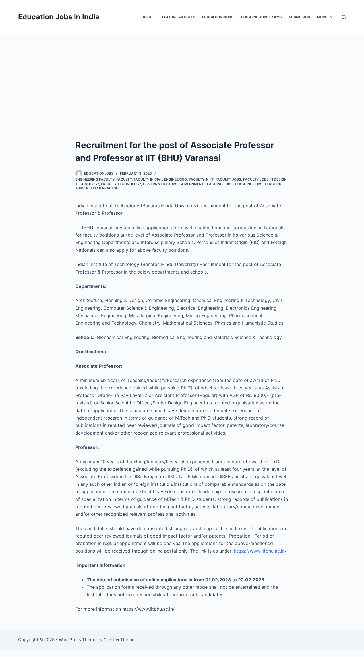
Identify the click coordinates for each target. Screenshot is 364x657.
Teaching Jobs (248, 184)
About (149, 17)
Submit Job (299, 17)
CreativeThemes (120, 639)
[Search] (344, 17)
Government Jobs (160, 184)
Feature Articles (178, 17)
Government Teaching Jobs (206, 184)
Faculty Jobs (228, 179)
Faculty (124, 179)
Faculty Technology (121, 184)
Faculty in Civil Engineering (160, 179)
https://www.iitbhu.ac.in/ (260, 551)
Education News (217, 17)
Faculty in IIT (201, 179)
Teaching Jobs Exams (261, 17)
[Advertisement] (182, 77)
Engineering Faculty (94, 179)
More (322, 17)
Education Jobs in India (59, 17)
